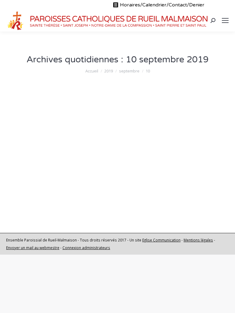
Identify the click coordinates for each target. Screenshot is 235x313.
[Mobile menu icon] (225, 20)
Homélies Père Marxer (77, 155)
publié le (43, 162)
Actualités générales (36, 155)
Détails (24, 201)
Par (122, 155)
